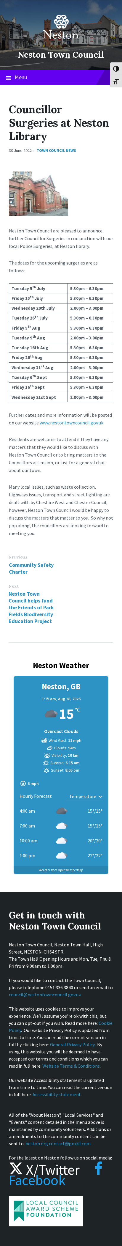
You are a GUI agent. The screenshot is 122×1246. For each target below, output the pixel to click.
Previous (18, 557)
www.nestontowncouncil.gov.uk (71, 423)
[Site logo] (61, 43)
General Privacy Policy (72, 1044)
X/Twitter (51, 1170)
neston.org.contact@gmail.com (58, 1143)
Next (14, 586)
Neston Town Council (61, 54)
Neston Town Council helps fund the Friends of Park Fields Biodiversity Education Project (31, 607)
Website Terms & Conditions (71, 1066)
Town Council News (56, 150)
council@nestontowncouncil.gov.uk (45, 995)
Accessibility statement (57, 1094)
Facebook (37, 1180)
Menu (21, 77)
